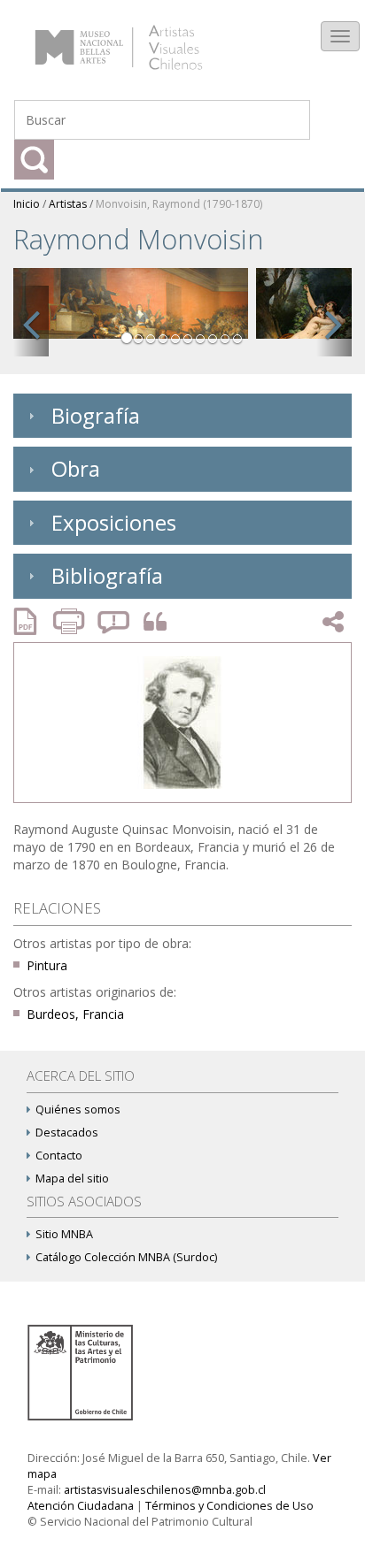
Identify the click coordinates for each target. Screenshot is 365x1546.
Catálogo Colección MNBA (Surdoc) (126, 1257)
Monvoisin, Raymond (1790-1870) (179, 203)
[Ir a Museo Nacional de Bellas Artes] (83, 1371)
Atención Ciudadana (80, 1505)
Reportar (114, 621)
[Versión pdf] (31, 621)
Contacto (58, 1155)
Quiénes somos (77, 1109)
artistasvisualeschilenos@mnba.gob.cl (165, 1489)
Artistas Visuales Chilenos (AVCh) (140, 39)
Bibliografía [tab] (107, 575)
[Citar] (150, 622)
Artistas (68, 203)
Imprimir (71, 621)
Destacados (66, 1132)
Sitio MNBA (64, 1234)
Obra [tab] (75, 468)
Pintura (47, 965)
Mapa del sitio (72, 1178)
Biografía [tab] (95, 415)
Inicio (26, 203)
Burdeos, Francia (75, 1014)
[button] (31, 321)
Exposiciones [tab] (113, 522)
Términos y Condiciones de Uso (229, 1505)
